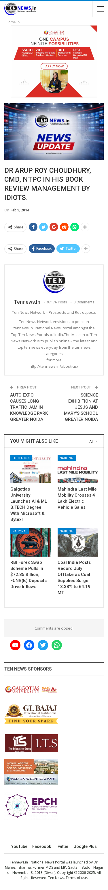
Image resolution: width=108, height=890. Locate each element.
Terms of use (76, 877)
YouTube (19, 846)
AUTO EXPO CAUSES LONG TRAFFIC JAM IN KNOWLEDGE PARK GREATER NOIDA (29, 407)
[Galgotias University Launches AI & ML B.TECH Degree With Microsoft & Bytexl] (30, 469)
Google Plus (85, 846)
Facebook (41, 846)
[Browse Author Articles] (54, 282)
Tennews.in (19, 862)
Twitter (62, 846)
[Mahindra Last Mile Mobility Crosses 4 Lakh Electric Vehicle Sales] (78, 469)
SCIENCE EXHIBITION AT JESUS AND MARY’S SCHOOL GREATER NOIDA (81, 407)
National (67, 458)
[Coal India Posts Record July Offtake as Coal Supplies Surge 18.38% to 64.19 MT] (78, 542)
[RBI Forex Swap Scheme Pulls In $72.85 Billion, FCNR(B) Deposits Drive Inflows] (30, 542)
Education (21, 458)
